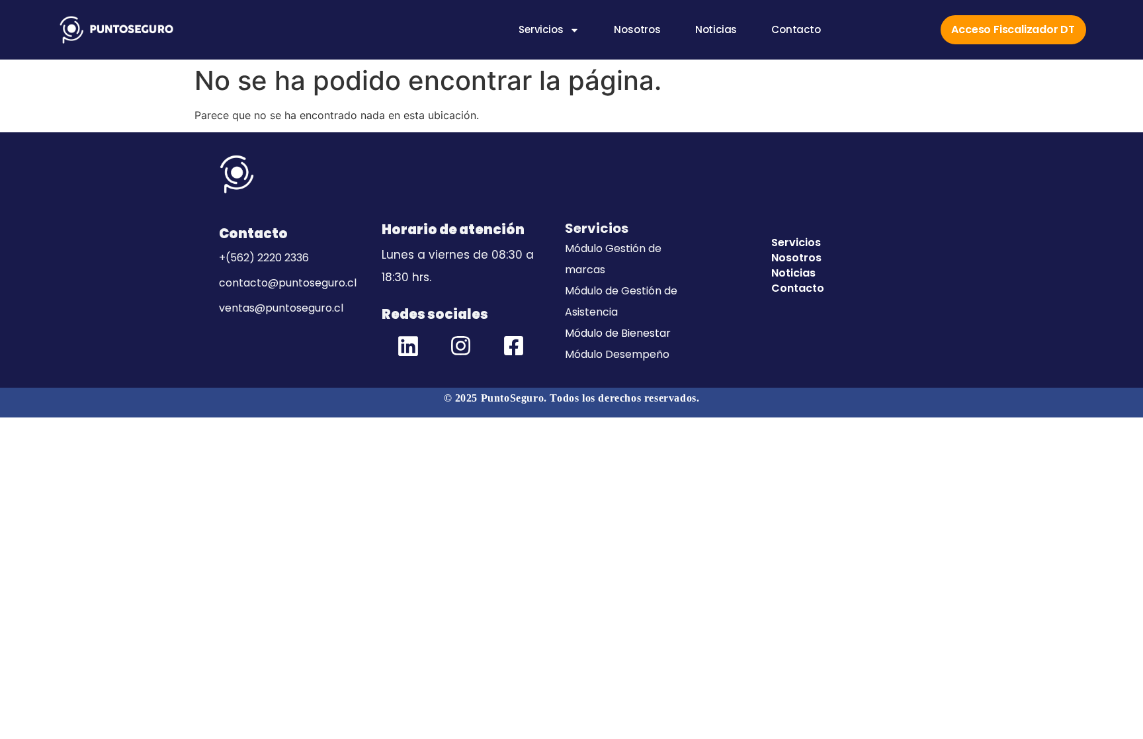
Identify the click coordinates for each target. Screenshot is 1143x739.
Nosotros (637, 30)
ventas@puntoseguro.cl (281, 308)
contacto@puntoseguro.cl (288, 282)
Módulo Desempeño (617, 354)
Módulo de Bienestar (618, 333)
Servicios (541, 30)
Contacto (795, 30)
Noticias (716, 30)
